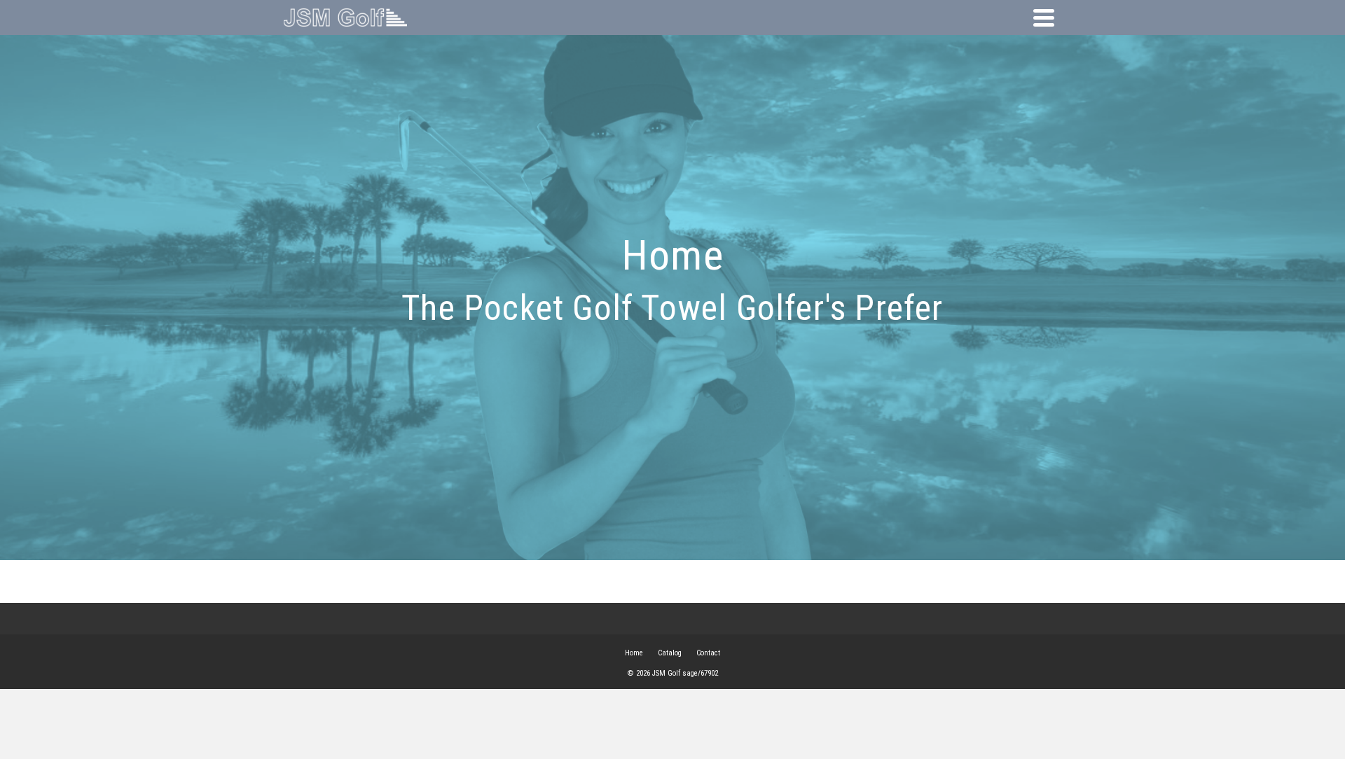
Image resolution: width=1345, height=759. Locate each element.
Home (634, 652)
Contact (708, 652)
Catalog (670, 652)
